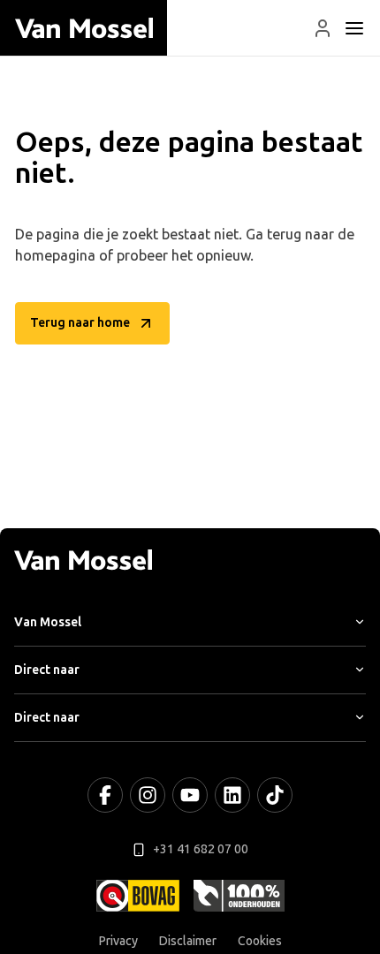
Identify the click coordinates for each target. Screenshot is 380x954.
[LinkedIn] (232, 795)
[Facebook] (105, 795)
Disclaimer (188, 941)
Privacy (118, 941)
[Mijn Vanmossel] (322, 28)
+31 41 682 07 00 (200, 849)
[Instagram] (147, 795)
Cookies (260, 941)
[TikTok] (275, 795)
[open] (354, 28)
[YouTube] (190, 795)
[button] (322, 28)
